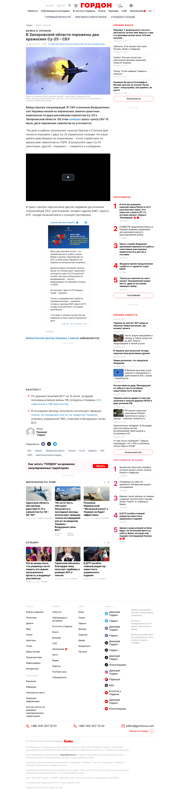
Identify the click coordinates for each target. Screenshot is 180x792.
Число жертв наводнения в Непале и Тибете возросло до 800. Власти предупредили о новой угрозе (133, 339)
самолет (38, 451)
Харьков (83, 634)
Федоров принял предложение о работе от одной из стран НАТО (136, 266)
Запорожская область (55, 451)
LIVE (124, 10)
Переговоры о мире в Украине (90, 17)
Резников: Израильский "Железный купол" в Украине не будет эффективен (96, 508)
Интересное (32, 668)
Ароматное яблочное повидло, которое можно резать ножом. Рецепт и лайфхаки (136, 470)
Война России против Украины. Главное (52, 338)
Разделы (56, 606)
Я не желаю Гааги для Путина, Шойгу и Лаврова (130, 47)
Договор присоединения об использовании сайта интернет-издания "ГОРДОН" (142, 638)
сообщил (74, 119)
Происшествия (34, 657)
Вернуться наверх (139, 731)
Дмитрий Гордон (114, 613)
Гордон (29, 25)
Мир (28, 629)
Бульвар (113, 10)
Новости (33, 10)
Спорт (29, 634)
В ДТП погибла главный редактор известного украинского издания (95, 569)
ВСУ (102, 451)
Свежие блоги (123, 25)
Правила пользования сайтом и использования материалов (142, 612)
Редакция (31, 687)
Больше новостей (133, 452)
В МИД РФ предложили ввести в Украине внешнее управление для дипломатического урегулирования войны (136, 230)
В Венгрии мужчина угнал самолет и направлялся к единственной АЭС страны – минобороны (132, 374)
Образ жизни (33, 651)
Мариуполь (85, 646)
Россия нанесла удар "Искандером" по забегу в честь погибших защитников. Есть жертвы (132, 388)
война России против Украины (48, 455)
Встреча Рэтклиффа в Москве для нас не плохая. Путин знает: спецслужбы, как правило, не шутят (132, 86)
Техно (29, 646)
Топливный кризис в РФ (58, 17)
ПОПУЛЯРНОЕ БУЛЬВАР (128, 460)
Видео (55, 660)
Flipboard (114, 679)
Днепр (82, 640)
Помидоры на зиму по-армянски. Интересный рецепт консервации (135, 484)
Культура (31, 640)
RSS (111, 685)
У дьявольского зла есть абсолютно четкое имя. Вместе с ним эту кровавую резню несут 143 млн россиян (133, 34)
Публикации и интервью (55, 10)
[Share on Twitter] (49, 444)
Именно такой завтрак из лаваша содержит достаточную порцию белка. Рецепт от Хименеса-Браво (137, 500)
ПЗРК (30, 455)
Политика (31, 617)
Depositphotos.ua (68, 755)
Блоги (101, 10)
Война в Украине (43, 25)
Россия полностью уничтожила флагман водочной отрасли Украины (129, 60)
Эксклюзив (136, 10)
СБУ (29, 451)
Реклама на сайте (35, 692)
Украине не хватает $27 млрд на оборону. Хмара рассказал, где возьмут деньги (130, 326)
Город (81, 606)
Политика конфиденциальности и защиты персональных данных (141, 625)
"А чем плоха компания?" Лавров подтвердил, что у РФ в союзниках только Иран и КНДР (131, 443)
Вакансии (31, 681)
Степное (71, 451)
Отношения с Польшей (123, 17)
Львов (82, 617)
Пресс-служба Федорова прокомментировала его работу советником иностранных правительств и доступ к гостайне (137, 249)
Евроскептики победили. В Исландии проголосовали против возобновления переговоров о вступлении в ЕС (132, 429)
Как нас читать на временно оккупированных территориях (35, 711)
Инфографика (33, 663)
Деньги (29, 623)
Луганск (83, 651)
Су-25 (81, 451)
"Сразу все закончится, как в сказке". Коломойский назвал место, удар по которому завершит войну (135, 282)
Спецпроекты (59, 677)
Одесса (82, 623)
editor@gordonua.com (140, 725)
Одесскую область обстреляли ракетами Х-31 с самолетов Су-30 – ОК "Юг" (37, 508)
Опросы (56, 666)
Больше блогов (134, 98)
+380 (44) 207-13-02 (91, 725)
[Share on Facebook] (43, 444)
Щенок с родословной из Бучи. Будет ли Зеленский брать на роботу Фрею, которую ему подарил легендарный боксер (136, 532)
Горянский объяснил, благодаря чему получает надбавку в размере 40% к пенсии (67, 569)
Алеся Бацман (117, 664)
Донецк (82, 629)
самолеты (92, 451)
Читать (100, 466)
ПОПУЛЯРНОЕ (122, 197)
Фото (55, 654)
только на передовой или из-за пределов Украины (64, 414)
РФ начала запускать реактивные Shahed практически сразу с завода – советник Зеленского (129, 414)
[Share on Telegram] (55, 444)
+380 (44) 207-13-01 (44, 725)
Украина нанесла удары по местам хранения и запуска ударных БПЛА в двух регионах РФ (132, 401)
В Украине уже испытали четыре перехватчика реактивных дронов (131, 352)
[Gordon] (96, 5)
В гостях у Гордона (84, 10)
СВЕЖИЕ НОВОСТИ (125, 315)
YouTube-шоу (59, 671)
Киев (81, 612)
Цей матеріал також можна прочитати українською (78, 44)
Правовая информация (32, 700)
